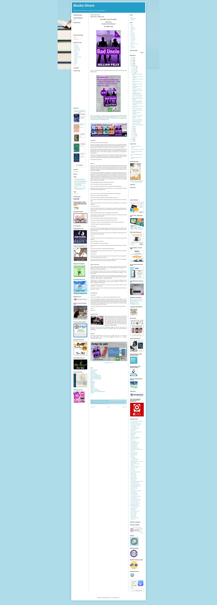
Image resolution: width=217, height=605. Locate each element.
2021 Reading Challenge (136, 527)
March (133, 132)
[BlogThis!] (112, 400)
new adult (97, 403)
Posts (76, 37)
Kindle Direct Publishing (135, 466)
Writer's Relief (133, 516)
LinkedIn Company (77, 56)
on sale (105, 403)
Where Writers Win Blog (135, 505)
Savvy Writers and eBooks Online (137, 481)
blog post (106, 119)
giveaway (94, 403)
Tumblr (75, 62)
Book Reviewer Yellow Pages (136, 431)
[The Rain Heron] (76, 161)
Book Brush (133, 430)
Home (109, 406)
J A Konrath (133, 457)
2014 (132, 137)
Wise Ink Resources (134, 506)
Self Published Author (135, 482)
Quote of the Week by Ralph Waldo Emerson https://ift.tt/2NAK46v (80, 182)
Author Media (133, 426)
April (133, 131)
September (134, 71)
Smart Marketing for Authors (136, 490)
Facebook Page (77, 50)
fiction (119, 402)
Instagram (76, 54)
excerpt (132, 30)
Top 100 (132, 19)
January (133, 135)
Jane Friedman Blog (134, 458)
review (132, 44)
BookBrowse (133, 434)
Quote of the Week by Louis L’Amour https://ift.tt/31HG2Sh (79, 179)
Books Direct (83, 5)
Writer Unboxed (134, 512)
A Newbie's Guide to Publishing (136, 421)
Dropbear (80, 125)
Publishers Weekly (134, 478)
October (133, 69)
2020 (132, 57)
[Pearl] (76, 151)
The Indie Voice (134, 497)
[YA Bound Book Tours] (79, 402)
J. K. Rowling (134, 585)
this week (132, 46)
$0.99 (132, 24)
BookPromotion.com (134, 438)
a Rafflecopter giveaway (108, 362)
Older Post (124, 406)
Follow (74, 19)
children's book (133, 28)
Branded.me (76, 47)
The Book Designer (134, 493)
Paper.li (75, 58)
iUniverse (132, 456)
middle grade (133, 36)
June (133, 128)
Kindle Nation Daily (134, 467)
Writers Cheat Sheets (135, 517)
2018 (132, 60)
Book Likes (76, 46)
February (134, 134)
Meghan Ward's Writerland (135, 471)
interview (132, 35)
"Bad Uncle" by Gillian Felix (137, 97)
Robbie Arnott (82, 137)
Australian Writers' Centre (135, 425)
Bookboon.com (133, 433)
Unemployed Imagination (135, 502)
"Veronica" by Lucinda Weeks (137, 95)
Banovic (98, 402)
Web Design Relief (134, 504)
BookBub (132, 435)
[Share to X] (113, 400)
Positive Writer (133, 477)
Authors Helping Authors (135, 427)
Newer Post (93, 406)
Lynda (135, 528)
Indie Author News (134, 453)
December (134, 66)
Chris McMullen (134, 441)
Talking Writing (133, 492)
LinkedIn (76, 55)
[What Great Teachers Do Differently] (76, 121)
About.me (76, 44)
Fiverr (75, 51)
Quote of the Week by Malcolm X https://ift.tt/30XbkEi (80, 184)
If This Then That (134, 452)
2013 (132, 139)
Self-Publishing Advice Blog (136, 485)
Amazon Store (133, 18)
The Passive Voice (134, 501)
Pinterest (76, 59)
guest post (133, 34)
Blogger (118, 597)
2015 (132, 65)
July (133, 126)
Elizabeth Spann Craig (135, 448)
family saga (116, 402)
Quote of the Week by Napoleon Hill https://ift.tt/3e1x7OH (80, 189)
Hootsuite (132, 450)
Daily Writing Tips (134, 445)
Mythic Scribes (133, 474)
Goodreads (76, 52)
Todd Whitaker (82, 118)
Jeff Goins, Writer (134, 460)
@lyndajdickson (76, 171)
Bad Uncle (95, 402)
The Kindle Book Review (135, 498)
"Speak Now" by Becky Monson (137, 124)
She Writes (133, 489)
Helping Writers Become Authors (137, 449)
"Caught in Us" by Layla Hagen (137, 115)
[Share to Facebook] (114, 400)
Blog (132, 17)
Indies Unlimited (134, 454)
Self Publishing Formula (135, 484)
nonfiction (132, 40)
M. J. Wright (133, 470)
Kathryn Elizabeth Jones (135, 463)
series (108, 403)
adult (132, 26)
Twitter (75, 63)
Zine (75, 64)
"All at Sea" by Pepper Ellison (137, 119)
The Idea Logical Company (136, 496)
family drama (106, 402)
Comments (77, 39)
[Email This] (111, 400)
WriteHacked (133, 509)
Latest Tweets (75, 193)
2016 (132, 63)
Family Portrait (111, 402)
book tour (101, 402)
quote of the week (134, 43)
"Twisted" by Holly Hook (136, 123)
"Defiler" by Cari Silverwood (137, 108)
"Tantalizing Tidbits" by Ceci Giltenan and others (137, 93)
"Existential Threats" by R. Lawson (137, 149)
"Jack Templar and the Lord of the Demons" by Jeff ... (137, 121)
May (133, 129)
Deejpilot (110, 597)
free (121, 402)
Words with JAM (134, 508)
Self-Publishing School (135, 486)
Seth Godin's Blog (134, 488)
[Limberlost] (76, 141)
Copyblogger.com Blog (135, 442)
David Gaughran (134, 446)
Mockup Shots (133, 473)
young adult (133, 47)
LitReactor (133, 469)
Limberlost (80, 135)
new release (102, 403)
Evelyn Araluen (82, 127)
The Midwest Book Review (135, 500)
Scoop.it (75, 60)
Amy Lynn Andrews (134, 422)
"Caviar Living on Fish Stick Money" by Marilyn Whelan (137, 101)
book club (132, 27)
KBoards (132, 465)
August (133, 72)
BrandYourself (77, 48)
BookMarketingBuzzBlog (135, 437)
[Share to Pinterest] (115, 400)
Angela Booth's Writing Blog (136, 423)
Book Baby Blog (134, 429)
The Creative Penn (134, 494)
